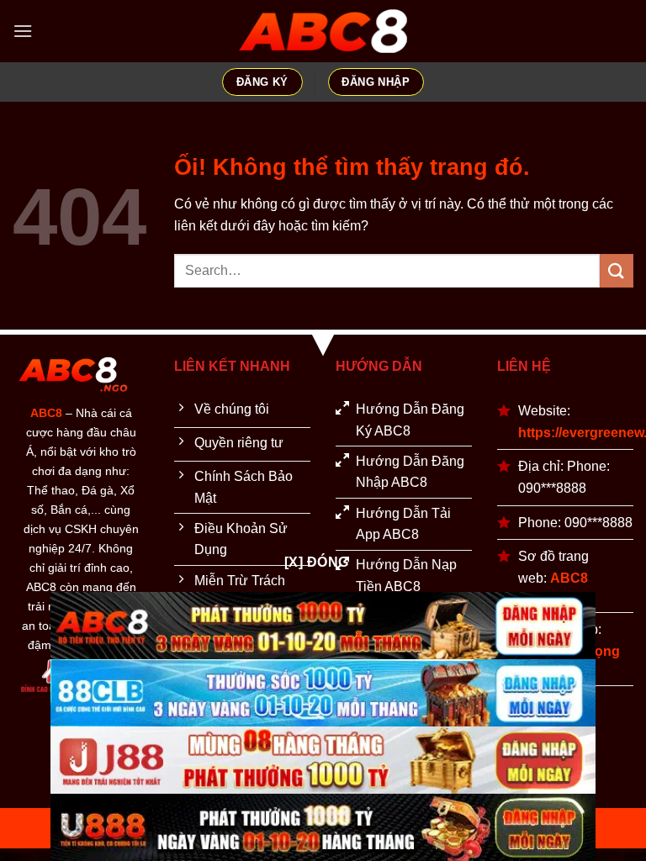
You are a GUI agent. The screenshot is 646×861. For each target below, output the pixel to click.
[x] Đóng (316, 562)
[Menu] (23, 30)
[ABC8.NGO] (323, 31)
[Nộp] (616, 270)
